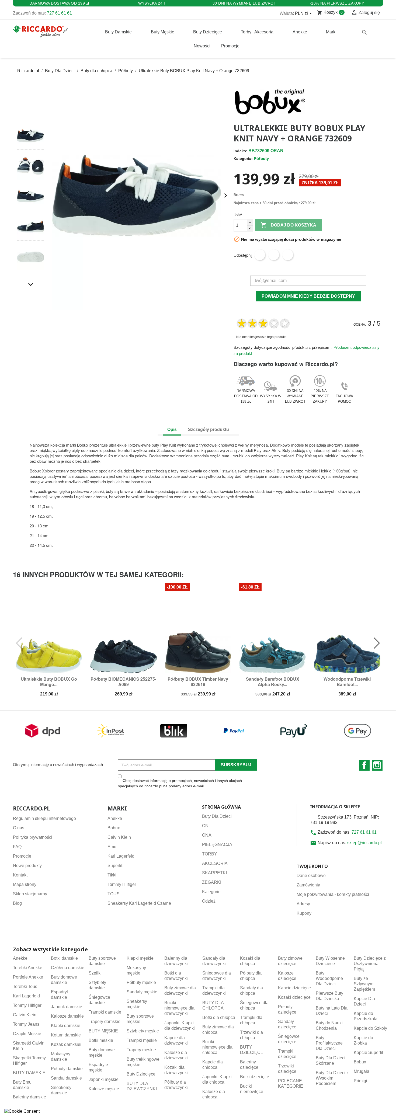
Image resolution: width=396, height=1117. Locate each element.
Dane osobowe (311, 875)
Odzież (209, 901)
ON (205, 825)
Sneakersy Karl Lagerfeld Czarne (139, 903)
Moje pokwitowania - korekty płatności (333, 894)
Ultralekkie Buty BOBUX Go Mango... (49, 681)
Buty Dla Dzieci (217, 816)
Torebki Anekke (27, 967)
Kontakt (20, 875)
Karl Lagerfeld (120, 856)
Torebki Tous (25, 986)
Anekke (114, 818)
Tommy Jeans (26, 1024)
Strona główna (221, 807)
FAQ (17, 846)
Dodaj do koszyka (288, 225)
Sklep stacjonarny (30, 894)
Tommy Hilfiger (121, 884)
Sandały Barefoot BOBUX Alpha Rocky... (272, 681)
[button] (30, 112)
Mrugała (361, 1071)
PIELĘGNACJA (217, 844)
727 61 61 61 (59, 13)
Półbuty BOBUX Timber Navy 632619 (198, 681)
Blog (17, 903)
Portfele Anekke (28, 977)
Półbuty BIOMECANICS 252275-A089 (123, 681)
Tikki (111, 875)
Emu (111, 846)
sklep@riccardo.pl (364, 842)
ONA (206, 835)
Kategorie (211, 891)
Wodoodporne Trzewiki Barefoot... (347, 681)
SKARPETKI (214, 873)
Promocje (22, 856)
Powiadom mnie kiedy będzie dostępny (308, 296)
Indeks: (240, 151)
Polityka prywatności (32, 837)
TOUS (113, 894)
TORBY (209, 854)
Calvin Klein (119, 837)
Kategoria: (243, 158)
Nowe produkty (27, 865)
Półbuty (261, 158)
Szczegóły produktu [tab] (208, 429)
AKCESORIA (215, 863)
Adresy (303, 904)
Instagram (377, 765)
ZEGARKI (211, 882)
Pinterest (287, 254)
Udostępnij (259, 254)
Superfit (114, 865)
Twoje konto (312, 866)
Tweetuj (273, 254)
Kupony (304, 913)
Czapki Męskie (27, 1033)
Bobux (82, 445)
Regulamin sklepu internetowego (44, 818)
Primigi (360, 1080)
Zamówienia (308, 885)
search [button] (364, 32)
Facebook (364, 765)
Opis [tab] (172, 429)
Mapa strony (24, 884)
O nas (18, 828)
